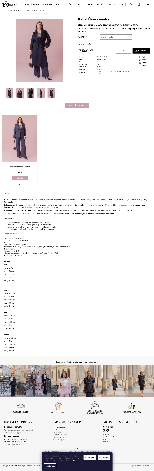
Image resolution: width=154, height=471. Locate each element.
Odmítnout (90, 457)
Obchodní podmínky (60, 427)
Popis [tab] (7, 193)
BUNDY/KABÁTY (102, 57)
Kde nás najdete (108, 444)
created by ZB (147, 466)
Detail (20, 178)
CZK (121, 4)
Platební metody (58, 437)
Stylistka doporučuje (109, 437)
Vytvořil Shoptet (137, 466)
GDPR (55, 429)
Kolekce (105, 439)
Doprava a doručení (60, 434)
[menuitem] (32, 4)
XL (20, 184)
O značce (106, 441)
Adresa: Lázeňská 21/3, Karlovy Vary (16, 439)
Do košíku (142, 51)
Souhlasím (103, 457)
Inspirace (106, 434)
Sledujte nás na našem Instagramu (82, 362)
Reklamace (57, 432)
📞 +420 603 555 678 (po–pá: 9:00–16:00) (18, 430)
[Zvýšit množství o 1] (128, 50)
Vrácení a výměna (59, 440)
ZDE (73, 460)
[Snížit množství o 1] (118, 50)
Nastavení (50, 466)
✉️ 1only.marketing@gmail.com (14, 433)
